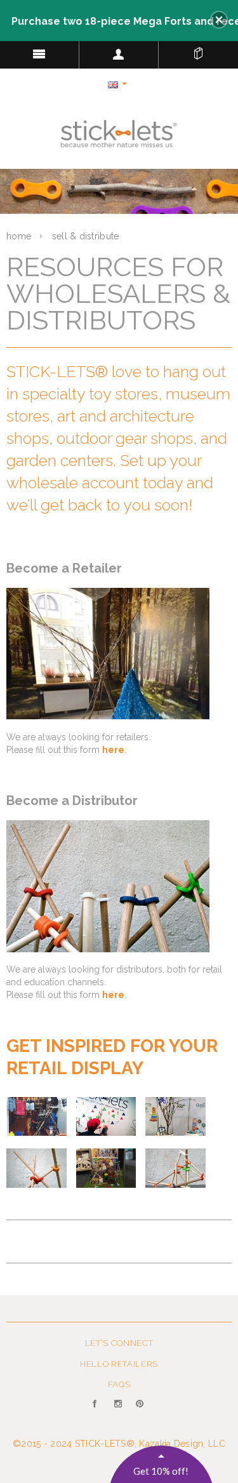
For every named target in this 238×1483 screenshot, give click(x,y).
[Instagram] (119, 1411)
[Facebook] (97, 1411)
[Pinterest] (140, 1411)
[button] (219, 19)
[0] (198, 50)
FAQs (119, 1384)
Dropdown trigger (119, 54)
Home (18, 236)
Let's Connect (119, 1343)
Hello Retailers (119, 1364)
